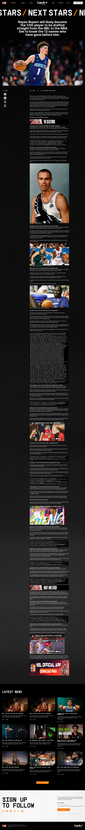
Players (23, 2)
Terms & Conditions (73, 813)
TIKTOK (68, 2)
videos (31, 2)
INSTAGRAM (60, 2)
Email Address (60, 802)
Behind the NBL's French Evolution (41, 499)
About (53, 2)
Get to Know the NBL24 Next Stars (41, 117)
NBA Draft (13, 2)
